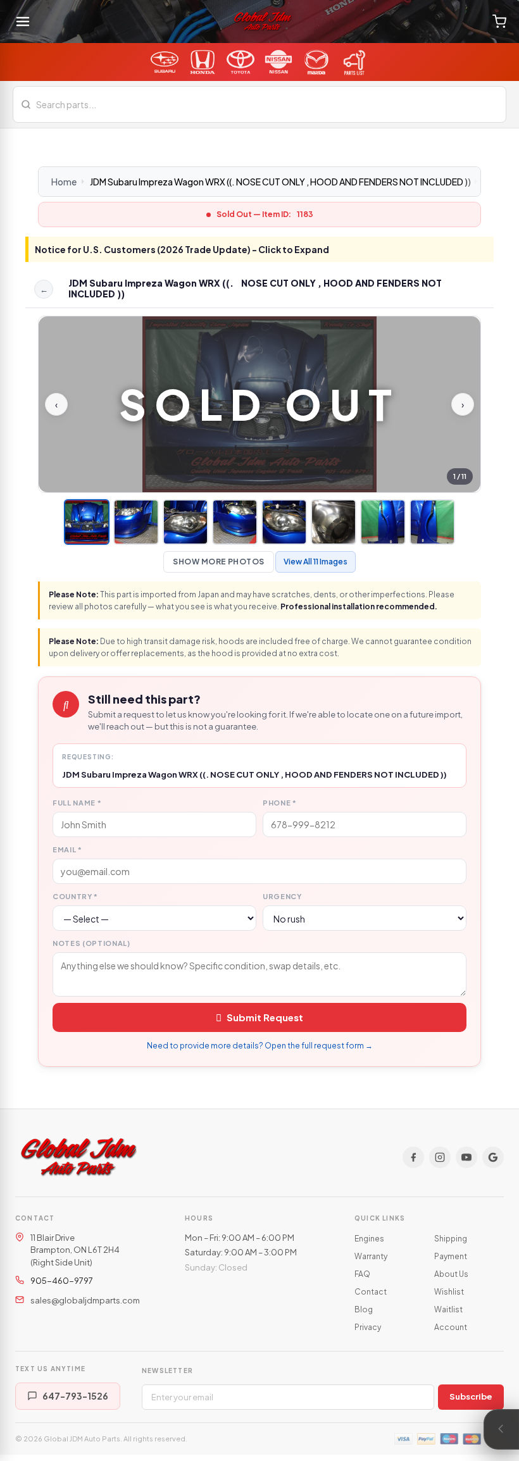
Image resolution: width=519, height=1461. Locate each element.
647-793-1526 (75, 1396)
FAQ (362, 1274)
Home (64, 181)
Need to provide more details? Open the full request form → (260, 1045)
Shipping (450, 1238)
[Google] (493, 1157)
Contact (370, 1291)
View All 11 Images (315, 561)
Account (450, 1327)
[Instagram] (440, 1157)
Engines (369, 1238)
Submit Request (265, 1017)
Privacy (367, 1327)
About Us (451, 1274)
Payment (450, 1256)
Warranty (370, 1256)
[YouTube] (466, 1157)
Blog (363, 1309)
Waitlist (448, 1309)
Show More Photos (219, 561)
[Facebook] (413, 1157)
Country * (75, 896)
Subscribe (470, 1396)
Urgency (282, 896)
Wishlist (449, 1291)
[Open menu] (23, 21)
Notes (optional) (91, 943)
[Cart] (499, 21)
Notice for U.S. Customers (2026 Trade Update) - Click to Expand (182, 249)
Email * (67, 849)
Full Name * (77, 803)
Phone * (280, 803)
